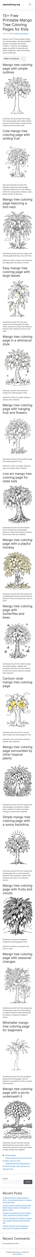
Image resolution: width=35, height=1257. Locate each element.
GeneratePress (17, 1254)
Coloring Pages (10, 1155)
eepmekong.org (11, 4)
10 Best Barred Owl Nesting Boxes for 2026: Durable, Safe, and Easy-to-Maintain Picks (16, 1166)
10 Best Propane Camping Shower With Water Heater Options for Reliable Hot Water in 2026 (17, 1208)
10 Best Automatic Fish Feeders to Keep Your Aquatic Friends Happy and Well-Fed (17, 1220)
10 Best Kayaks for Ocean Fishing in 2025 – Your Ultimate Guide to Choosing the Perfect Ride (17, 1200)
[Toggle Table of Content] (22, 58)
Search (5, 1179)
